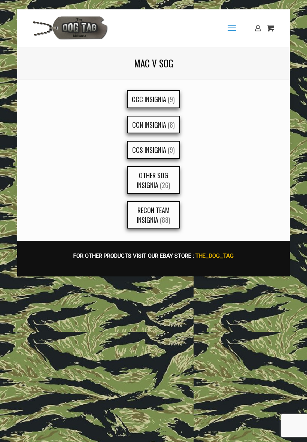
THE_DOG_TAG (214, 255)
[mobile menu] (231, 28)
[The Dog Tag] (70, 28)
